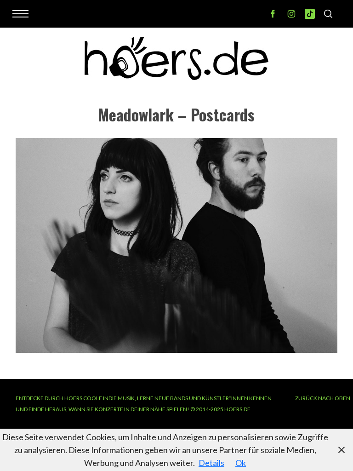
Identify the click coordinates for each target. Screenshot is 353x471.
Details (211, 463)
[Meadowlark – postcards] (176, 350)
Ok (240, 463)
